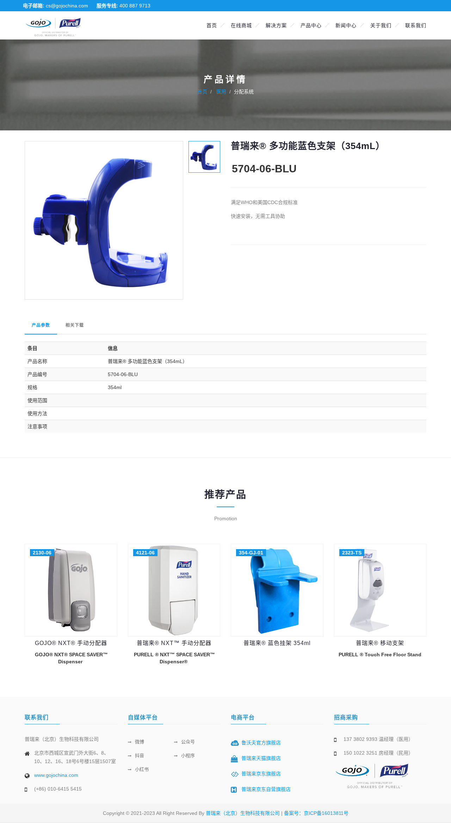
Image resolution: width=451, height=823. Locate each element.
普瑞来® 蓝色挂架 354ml (277, 643)
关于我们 (380, 25)
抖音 (139, 755)
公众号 (188, 741)
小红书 (142, 769)
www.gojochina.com (56, 775)
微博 (139, 741)
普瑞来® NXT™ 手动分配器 (174, 643)
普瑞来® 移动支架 (380, 643)
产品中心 (311, 25)
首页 (211, 25)
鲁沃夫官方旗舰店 (261, 742)
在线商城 (241, 25)
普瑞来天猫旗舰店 (261, 758)
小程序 (188, 755)
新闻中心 (346, 25)
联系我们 (415, 25)
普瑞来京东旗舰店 (261, 773)
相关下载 (75, 325)
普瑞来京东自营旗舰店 (266, 789)
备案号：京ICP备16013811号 (316, 813)
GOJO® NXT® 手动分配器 (71, 643)
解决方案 (276, 25)
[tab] (204, 156)
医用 (220, 91)
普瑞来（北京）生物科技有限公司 (243, 813)
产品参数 (41, 325)
